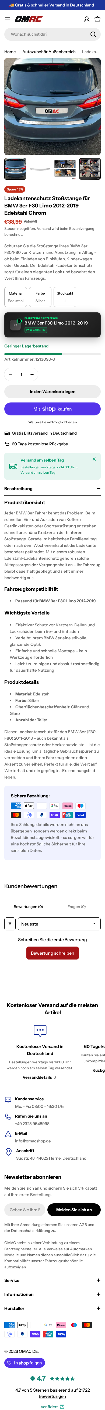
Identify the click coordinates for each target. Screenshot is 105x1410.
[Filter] (10, 923)
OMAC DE (28, 1351)
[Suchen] (93, 34)
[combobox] (52, 34)
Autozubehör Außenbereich (49, 51)
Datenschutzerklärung (30, 1230)
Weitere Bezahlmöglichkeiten (52, 422)
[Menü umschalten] (7, 19)
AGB (83, 1224)
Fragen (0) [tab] (77, 906)
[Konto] (86, 19)
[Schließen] (94, 459)
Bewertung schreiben (52, 953)
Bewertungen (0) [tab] (28, 906)
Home (10, 51)
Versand (44, 228)
